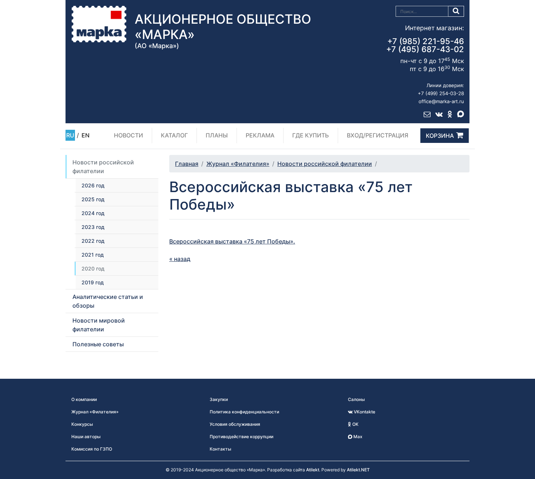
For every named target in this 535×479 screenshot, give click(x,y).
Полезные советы (98, 344)
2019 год (93, 282)
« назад (179, 258)
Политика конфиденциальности (244, 411)
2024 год (93, 213)
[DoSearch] (456, 11)
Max (357, 436)
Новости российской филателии (103, 167)
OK (354, 424)
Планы (217, 135)
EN (86, 135)
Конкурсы (82, 424)
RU (70, 135)
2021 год (93, 255)
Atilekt (312, 469)
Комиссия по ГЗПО (91, 449)
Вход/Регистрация (377, 135)
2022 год (93, 241)
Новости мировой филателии (98, 325)
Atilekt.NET (358, 469)
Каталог (174, 135)
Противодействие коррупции (241, 436)
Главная (186, 163)
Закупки (219, 399)
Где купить (310, 135)
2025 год (93, 199)
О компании (84, 399)
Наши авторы (85, 436)
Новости (128, 135)
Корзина (440, 135)
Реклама (260, 135)
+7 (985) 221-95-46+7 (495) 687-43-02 (425, 45)
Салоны (356, 399)
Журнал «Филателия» (237, 163)
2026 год (93, 185)
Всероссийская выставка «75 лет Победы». (232, 241)
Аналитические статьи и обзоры (107, 301)
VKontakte (364, 411)
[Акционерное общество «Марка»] (99, 23)
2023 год (93, 227)
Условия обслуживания (235, 424)
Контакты (220, 449)
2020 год (93, 268)
